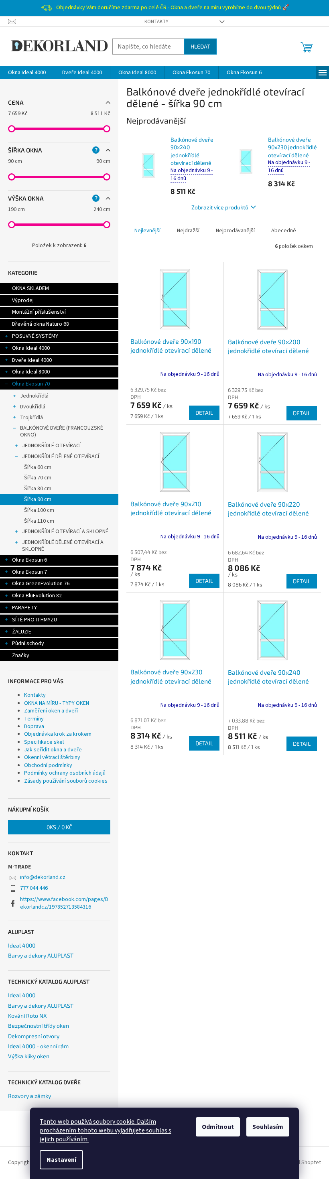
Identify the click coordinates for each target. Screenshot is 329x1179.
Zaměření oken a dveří (51, 711)
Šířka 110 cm (39, 521)
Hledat (200, 46)
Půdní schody (28, 643)
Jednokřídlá (34, 396)
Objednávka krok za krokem (57, 734)
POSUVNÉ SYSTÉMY (35, 336)
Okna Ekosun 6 (29, 560)
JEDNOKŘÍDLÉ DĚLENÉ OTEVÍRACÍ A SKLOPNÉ (63, 545)
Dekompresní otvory (33, 1036)
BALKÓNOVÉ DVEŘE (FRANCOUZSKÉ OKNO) (61, 431)
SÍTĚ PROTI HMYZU (34, 620)
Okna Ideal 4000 (31, 348)
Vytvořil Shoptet (301, 1163)
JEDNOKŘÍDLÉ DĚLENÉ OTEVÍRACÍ (60, 457)
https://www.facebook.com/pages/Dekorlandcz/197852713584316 (64, 903)
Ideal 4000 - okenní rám (38, 1046)
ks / (59, 827)
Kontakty (156, 21)
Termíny (34, 719)
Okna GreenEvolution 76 (40, 584)
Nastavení (61, 1159)
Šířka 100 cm (39, 510)
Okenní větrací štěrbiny (52, 757)
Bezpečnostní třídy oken (38, 1026)
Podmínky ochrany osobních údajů (65, 773)
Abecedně (283, 231)
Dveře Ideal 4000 (32, 360)
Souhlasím (267, 1126)
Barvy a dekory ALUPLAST (40, 955)
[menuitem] (27, 72)
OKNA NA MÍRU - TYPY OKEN (56, 703)
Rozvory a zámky (29, 1096)
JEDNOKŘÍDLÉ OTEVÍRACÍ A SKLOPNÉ (65, 532)
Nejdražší (188, 231)
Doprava (34, 726)
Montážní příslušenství (39, 312)
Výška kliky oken (28, 1056)
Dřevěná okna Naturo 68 (40, 324)
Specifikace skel (44, 742)
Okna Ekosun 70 (31, 384)
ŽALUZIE (21, 632)
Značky (20, 655)
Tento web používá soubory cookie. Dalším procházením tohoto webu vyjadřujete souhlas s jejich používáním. (105, 1130)
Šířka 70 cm (37, 478)
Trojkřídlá (31, 418)
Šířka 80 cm (37, 489)
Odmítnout (218, 1126)
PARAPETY (24, 608)
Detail (204, 412)
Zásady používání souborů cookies (66, 781)
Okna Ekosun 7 (29, 572)
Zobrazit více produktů (219, 207)
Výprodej (23, 300)
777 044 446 (34, 888)
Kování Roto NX (27, 1016)
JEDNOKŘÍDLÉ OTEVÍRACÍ (51, 446)
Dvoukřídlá (32, 407)
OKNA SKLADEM (30, 288)
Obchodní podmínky (48, 765)
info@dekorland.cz (42, 877)
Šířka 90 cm (37, 499)
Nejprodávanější (235, 231)
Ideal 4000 (21, 945)
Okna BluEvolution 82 (37, 596)
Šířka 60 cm (37, 467)
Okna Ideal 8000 (31, 372)
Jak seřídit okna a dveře (53, 750)
